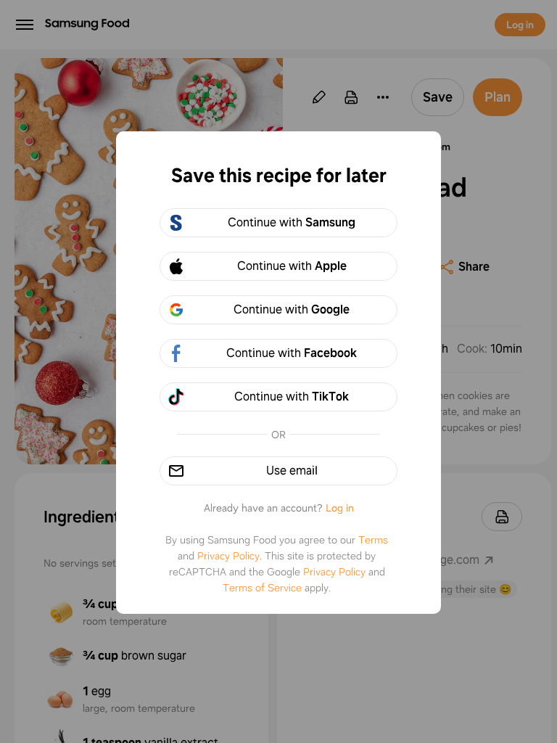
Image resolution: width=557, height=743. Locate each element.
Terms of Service (262, 587)
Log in (340, 507)
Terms (373, 539)
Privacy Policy (228, 555)
